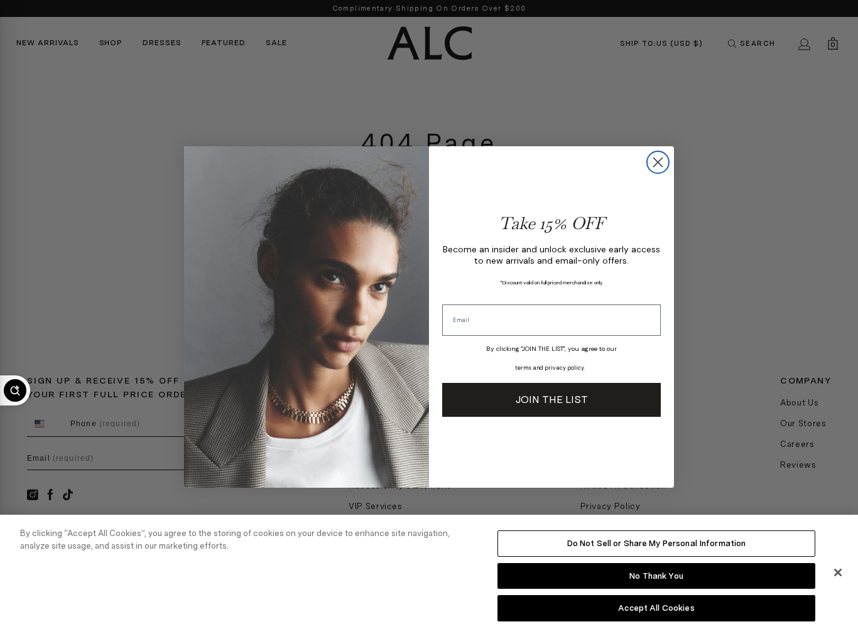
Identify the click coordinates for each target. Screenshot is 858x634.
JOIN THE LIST (552, 400)
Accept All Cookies (656, 608)
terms (523, 368)
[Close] (838, 572)
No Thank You (656, 576)
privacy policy (564, 368)
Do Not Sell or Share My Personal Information (656, 543)
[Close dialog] (658, 162)
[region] (429, 574)
